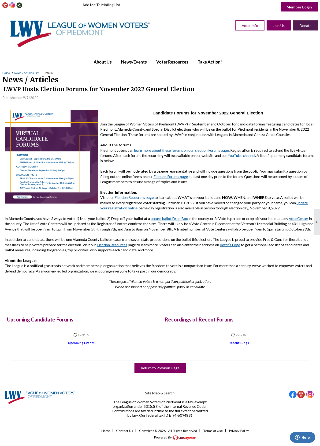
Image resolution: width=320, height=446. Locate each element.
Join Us (279, 25)
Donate (305, 25)
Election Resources (112, 244)
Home (6, 73)
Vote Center (298, 218)
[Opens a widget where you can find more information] (302, 438)
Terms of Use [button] (213, 431)
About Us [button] (103, 61)
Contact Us (124, 431)
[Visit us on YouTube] (5, 5)
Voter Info (250, 25)
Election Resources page (134, 197)
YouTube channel (241, 155)
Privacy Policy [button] (239, 431)
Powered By (163, 437)
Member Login (299, 7)
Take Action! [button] (210, 61)
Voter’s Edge (230, 244)
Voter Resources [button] (172, 61)
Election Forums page (170, 176)
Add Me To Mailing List (101, 4)
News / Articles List (26, 73)
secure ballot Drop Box (169, 218)
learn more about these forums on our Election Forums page (181, 150)
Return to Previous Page (160, 368)
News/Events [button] (134, 61)
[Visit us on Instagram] (12, 5)
